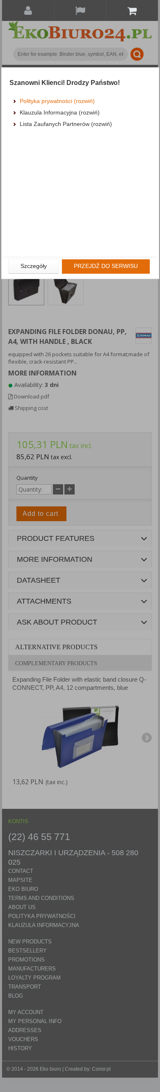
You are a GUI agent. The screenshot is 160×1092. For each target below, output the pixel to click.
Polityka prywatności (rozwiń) (57, 101)
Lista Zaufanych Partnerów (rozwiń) (66, 124)
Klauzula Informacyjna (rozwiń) (60, 112)
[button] (33, 266)
